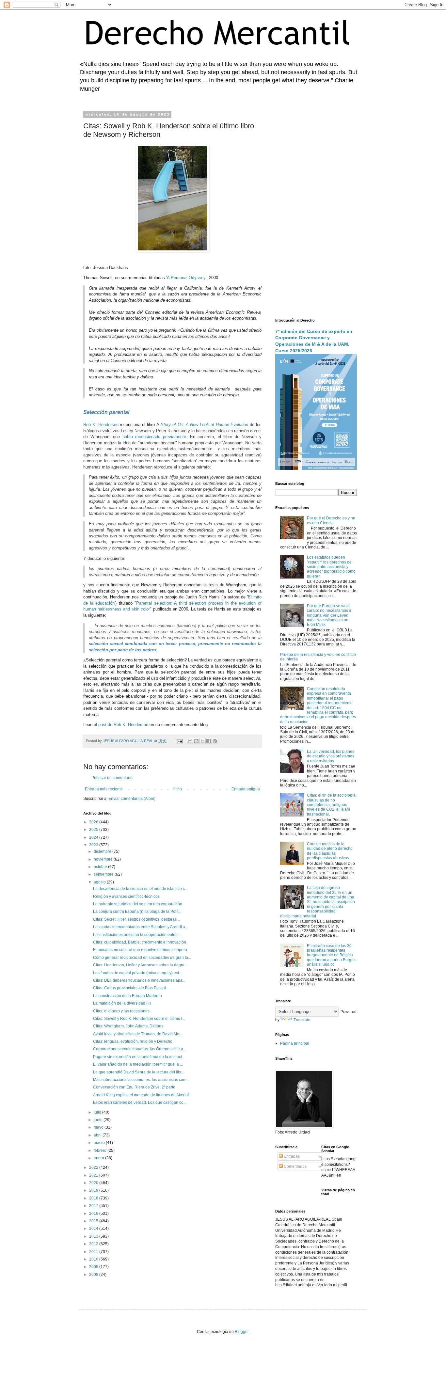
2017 (94, 1205)
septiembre (104, 874)
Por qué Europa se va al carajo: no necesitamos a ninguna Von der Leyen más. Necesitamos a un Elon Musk (329, 615)
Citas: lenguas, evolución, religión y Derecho (132, 1041)
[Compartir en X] (202, 741)
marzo (100, 1142)
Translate (302, 1020)
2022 (94, 1167)
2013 (94, 1236)
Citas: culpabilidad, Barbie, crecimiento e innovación (139, 942)
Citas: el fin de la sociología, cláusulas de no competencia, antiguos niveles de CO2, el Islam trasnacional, (332, 805)
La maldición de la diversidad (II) (122, 1003)
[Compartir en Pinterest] (215, 741)
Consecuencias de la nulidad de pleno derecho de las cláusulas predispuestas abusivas (330, 851)
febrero (100, 1150)
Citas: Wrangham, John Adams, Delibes (128, 1026)
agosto (100, 882)
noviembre (104, 859)
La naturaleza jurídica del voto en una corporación (137, 904)
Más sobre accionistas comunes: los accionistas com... (141, 1079)
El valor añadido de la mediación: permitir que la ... (138, 1064)
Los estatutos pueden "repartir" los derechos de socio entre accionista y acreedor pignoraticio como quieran (331, 567)
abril (98, 1135)
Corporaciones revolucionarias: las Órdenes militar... (139, 1049)
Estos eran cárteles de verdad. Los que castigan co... (139, 1102)
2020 (94, 1183)
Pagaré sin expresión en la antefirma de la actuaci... (139, 1057)
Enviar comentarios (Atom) (131, 798)
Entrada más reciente (104, 789)
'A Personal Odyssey (186, 277)
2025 (94, 829)
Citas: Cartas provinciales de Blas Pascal (129, 988)
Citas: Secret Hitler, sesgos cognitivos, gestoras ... (137, 919)
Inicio (177, 789)
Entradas (291, 1156)
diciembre (103, 851)
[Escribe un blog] (196, 741)
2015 (94, 1221)
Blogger (241, 1331)
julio (98, 1112)
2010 (94, 1259)
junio (99, 1120)
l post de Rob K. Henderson (123, 724)
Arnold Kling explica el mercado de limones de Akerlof (141, 1095)
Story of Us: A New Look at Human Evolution (204, 424)
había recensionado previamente (154, 436)
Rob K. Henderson (101, 424)
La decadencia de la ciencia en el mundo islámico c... (140, 888)
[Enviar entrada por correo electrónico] (179, 741)
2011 (94, 1251)
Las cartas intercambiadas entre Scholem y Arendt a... (140, 927)
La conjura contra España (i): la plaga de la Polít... (137, 911)
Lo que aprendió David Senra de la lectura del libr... (138, 1072)
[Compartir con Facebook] (208, 741)
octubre (101, 866)
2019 (94, 1190)
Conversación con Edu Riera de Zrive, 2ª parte (134, 1087)
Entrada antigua (245, 789)
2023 (94, 845)
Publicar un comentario (112, 777)
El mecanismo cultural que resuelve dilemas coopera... (141, 949)
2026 (94, 822)
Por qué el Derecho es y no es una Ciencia (331, 520)
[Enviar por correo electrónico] (190, 741)
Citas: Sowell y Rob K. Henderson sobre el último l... (139, 1018)
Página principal (294, 1043)
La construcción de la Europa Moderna (127, 995)
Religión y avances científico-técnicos (126, 896)
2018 (94, 1198)
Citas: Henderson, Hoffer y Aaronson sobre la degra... (140, 965)
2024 (94, 837)
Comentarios (295, 1166)
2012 (94, 1244)
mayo (99, 1127)
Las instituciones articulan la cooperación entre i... (137, 934)
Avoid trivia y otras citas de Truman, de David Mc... (137, 1034)
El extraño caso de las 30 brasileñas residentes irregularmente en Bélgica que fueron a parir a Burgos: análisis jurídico (332, 955)
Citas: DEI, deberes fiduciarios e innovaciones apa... (139, 980)
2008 (94, 1274)
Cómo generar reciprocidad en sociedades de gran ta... (142, 957)
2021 (94, 1175)
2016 (94, 1213)
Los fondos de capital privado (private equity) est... (137, 973)
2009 (94, 1266)
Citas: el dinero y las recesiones (121, 1011)
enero (99, 1158)
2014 (94, 1228)
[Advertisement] (316, 211)
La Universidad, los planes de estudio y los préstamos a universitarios (330, 756)
